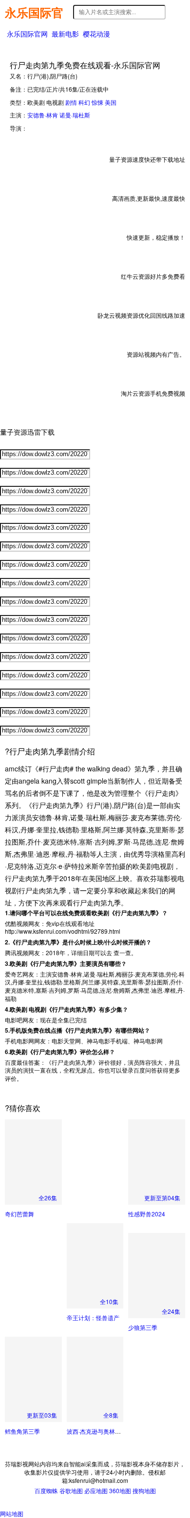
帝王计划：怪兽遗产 (93, 1317)
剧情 (71, 102)
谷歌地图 (71, 1490)
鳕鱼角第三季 (22, 1431)
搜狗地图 (144, 1490)
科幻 (84, 102)
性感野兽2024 (146, 1214)
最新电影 (65, 33)
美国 (110, 102)
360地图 (120, 1490)
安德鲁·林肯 (42, 115)
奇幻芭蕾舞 (19, 1214)
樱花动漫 (96, 33)
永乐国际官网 (34, 12)
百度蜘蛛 (46, 1490)
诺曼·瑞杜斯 (74, 115)
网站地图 (11, 1513)
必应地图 (96, 1490)
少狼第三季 (142, 1327)
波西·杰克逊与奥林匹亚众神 (102, 1431)
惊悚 (97, 102)
